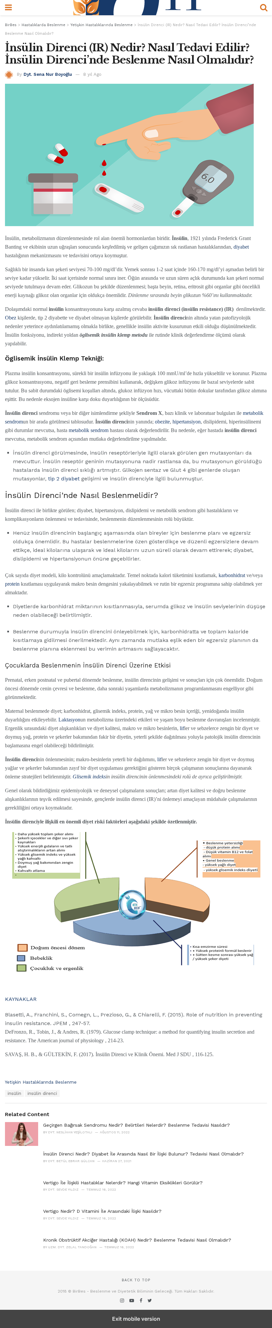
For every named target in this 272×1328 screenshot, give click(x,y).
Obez (10, 317)
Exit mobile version (136, 1318)
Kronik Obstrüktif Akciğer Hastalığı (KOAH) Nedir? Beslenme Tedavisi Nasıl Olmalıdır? (137, 1240)
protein (12, 584)
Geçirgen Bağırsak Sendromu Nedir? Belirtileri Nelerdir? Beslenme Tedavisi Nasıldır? (136, 1125)
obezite (162, 421)
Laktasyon (69, 719)
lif (182, 728)
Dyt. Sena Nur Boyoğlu (48, 74)
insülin (14, 1093)
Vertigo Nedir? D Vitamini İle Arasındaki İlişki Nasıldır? (102, 1211)
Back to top (136, 1280)
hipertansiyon (186, 421)
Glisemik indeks (89, 776)
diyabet (241, 247)
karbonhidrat (232, 575)
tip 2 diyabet (63, 478)
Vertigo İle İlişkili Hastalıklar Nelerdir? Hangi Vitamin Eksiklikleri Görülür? (123, 1182)
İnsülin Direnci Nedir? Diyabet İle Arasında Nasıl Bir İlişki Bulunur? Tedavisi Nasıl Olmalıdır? (143, 1153)
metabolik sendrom (88, 430)
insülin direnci (42, 1093)
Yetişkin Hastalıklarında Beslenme (41, 1082)
